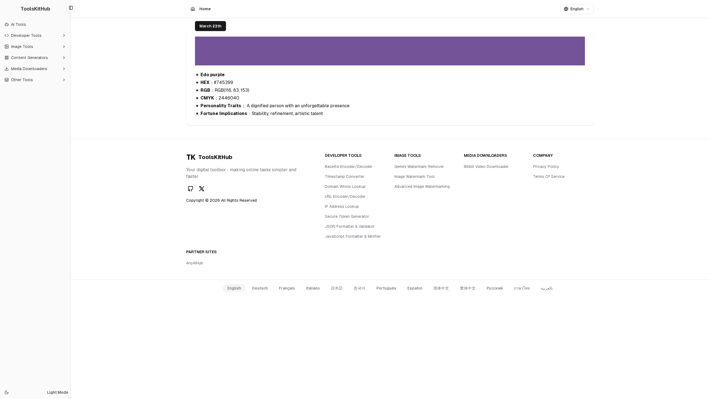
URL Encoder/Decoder (345, 196)
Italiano (313, 288)
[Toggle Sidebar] (70, 199)
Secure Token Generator (347, 216)
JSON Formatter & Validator (350, 226)
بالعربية (547, 288)
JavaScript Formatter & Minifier (353, 236)
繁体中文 (468, 288)
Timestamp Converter (344, 176)
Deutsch (260, 288)
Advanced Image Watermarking (422, 186)
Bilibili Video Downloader (486, 166)
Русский (495, 288)
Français (287, 288)
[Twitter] (201, 188)
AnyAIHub (194, 263)
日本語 (337, 288)
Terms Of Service (549, 176)
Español (414, 288)
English (234, 288)
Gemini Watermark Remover (419, 166)
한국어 (359, 288)
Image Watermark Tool (414, 176)
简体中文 (441, 288)
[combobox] (577, 9)
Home (205, 10)
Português (386, 288)
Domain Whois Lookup (345, 186)
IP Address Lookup (342, 206)
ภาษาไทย (522, 288)
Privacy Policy (546, 166)
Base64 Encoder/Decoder (349, 166)
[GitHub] (190, 188)
